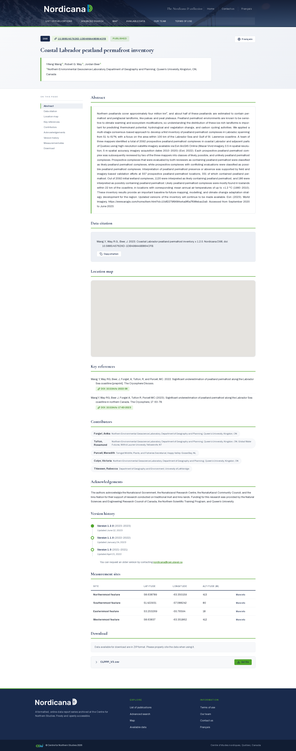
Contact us (228, 8)
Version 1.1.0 (105, 537)
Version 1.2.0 (105, 526)
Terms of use (183, 21)
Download (49, 148)
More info (240, 595)
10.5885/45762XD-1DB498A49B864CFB (82, 38)
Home (210, 8)
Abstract (49, 106)
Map (115, 21)
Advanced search (92, 21)
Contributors (50, 127)
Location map (51, 116)
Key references (52, 122)
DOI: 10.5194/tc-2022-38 (114, 389)
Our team (160, 21)
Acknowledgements (54, 132)
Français (246, 8)
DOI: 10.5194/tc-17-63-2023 (116, 407)
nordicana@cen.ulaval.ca (167, 562)
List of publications (59, 21)
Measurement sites (54, 143)
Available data (135, 21)
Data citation (50, 111)
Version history (51, 138)
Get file (245, 662)
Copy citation (111, 254)
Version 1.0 (104, 549)
